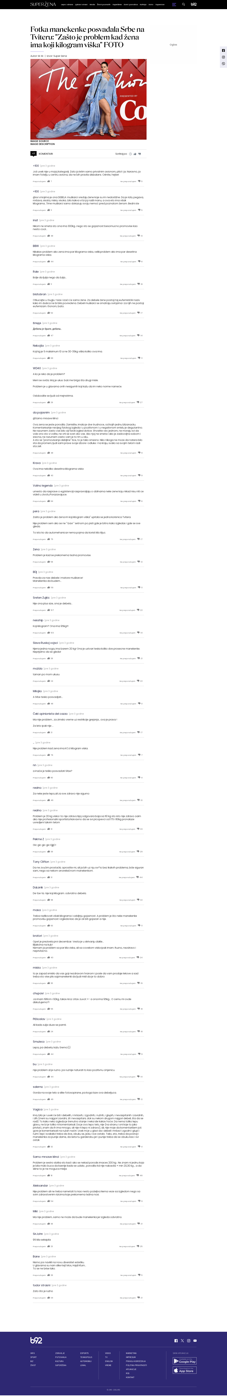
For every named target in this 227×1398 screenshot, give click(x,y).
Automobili (86, 1361)
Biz (32, 1361)
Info (32, 1353)
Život (33, 1365)
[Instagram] (188, 1340)
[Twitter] (182, 1340)
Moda (92, 4)
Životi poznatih (103, 4)
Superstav (160, 4)
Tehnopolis (86, 1357)
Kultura (59, 1361)
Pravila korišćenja (136, 1361)
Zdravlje (60, 1353)
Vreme (108, 1365)
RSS (127, 1373)
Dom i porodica (131, 4)
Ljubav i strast (81, 4)
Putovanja (60, 1357)
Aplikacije (131, 1369)
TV (106, 1357)
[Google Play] (185, 1361)
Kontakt (130, 1377)
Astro (151, 4)
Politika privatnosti (136, 1365)
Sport (33, 1357)
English (109, 1361)
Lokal (83, 1365)
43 (33, 153)
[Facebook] (176, 1340)
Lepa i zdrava (67, 4)
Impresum (131, 1357)
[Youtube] (195, 1340)
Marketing (131, 1353)
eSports (84, 1353)
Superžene (117, 4)
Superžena (60, 1365)
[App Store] (185, 1370)
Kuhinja (143, 4)
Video (108, 1353)
